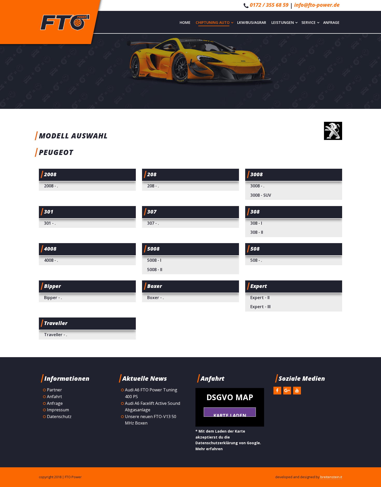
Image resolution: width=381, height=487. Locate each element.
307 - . (153, 223)
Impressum (58, 410)
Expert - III (260, 306)
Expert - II (260, 297)
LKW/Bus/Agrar (251, 22)
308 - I (256, 223)
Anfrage (331, 22)
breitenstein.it (331, 477)
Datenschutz (59, 416)
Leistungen (282, 22)
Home (185, 22)
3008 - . (257, 186)
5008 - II (154, 269)
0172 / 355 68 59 (269, 4)
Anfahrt (54, 396)
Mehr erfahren (209, 448)
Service (308, 22)
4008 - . (51, 260)
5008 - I (154, 260)
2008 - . (51, 186)
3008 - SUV (260, 195)
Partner (54, 390)
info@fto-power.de (317, 4)
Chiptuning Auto (213, 22)
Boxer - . (155, 297)
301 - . (50, 223)
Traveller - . (55, 334)
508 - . (256, 260)
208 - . (153, 186)
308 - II (256, 232)
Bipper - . (53, 297)
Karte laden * (229, 414)
